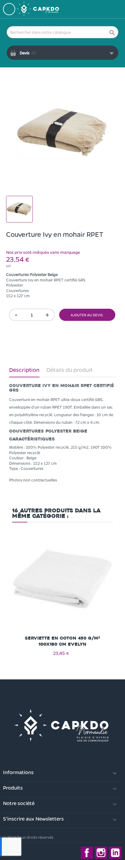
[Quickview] (62, 574)
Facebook (87, 853)
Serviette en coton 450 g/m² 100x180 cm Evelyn (62, 641)
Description (24, 369)
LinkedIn (115, 853)
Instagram (101, 853)
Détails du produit (69, 369)
